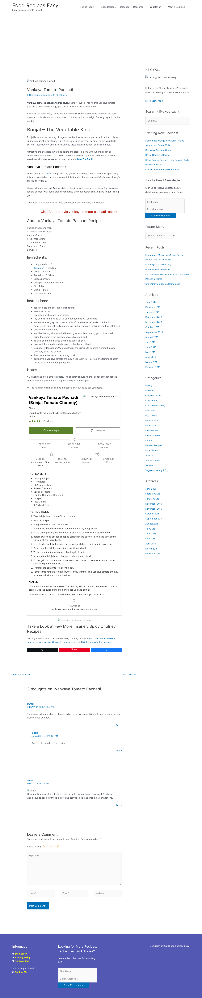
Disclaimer (21, 953)
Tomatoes (39, 268)
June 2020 (150, 302)
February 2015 (152, 367)
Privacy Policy (22, 957)
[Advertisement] (101, 36)
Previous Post (21, 674)
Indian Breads (152, 430)
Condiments (48, 95)
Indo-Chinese (152, 435)
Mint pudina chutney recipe (96, 642)
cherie (34, 733)
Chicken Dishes (153, 395)
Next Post (129, 674)
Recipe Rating (34, 846)
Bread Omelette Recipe (157, 155)
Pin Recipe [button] (99, 430)
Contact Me (21, 972)
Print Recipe (53, 430)
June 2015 (150, 347)
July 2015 (150, 342)
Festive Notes (152, 420)
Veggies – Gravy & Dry (157, 470)
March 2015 (151, 362)
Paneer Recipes (153, 445)
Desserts (138, 6)
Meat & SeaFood (176, 6)
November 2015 (153, 322)
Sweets (149, 465)
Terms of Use (22, 961)
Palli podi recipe (97, 638)
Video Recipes (108, 6)
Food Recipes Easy (35, 5)
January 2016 (152, 312)
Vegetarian (155, 6)
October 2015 (152, 327)
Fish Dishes (151, 425)
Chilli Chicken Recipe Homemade (162, 169)
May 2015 (150, 352)
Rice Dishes (151, 450)
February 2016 (152, 307)
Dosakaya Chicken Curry (158, 150)
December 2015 (153, 317)
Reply (119, 725)
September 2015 (154, 332)
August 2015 (151, 337)
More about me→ (154, 100)
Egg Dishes (151, 415)
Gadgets (124, 6)
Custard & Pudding (155, 405)
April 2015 (150, 357)
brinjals (47, 173)
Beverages (151, 390)
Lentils (148, 440)
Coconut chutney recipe (64, 642)
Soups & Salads (153, 460)
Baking (148, 385)
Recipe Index (87, 6)
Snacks (149, 455)
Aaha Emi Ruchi (84, 159)
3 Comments (34, 95)
